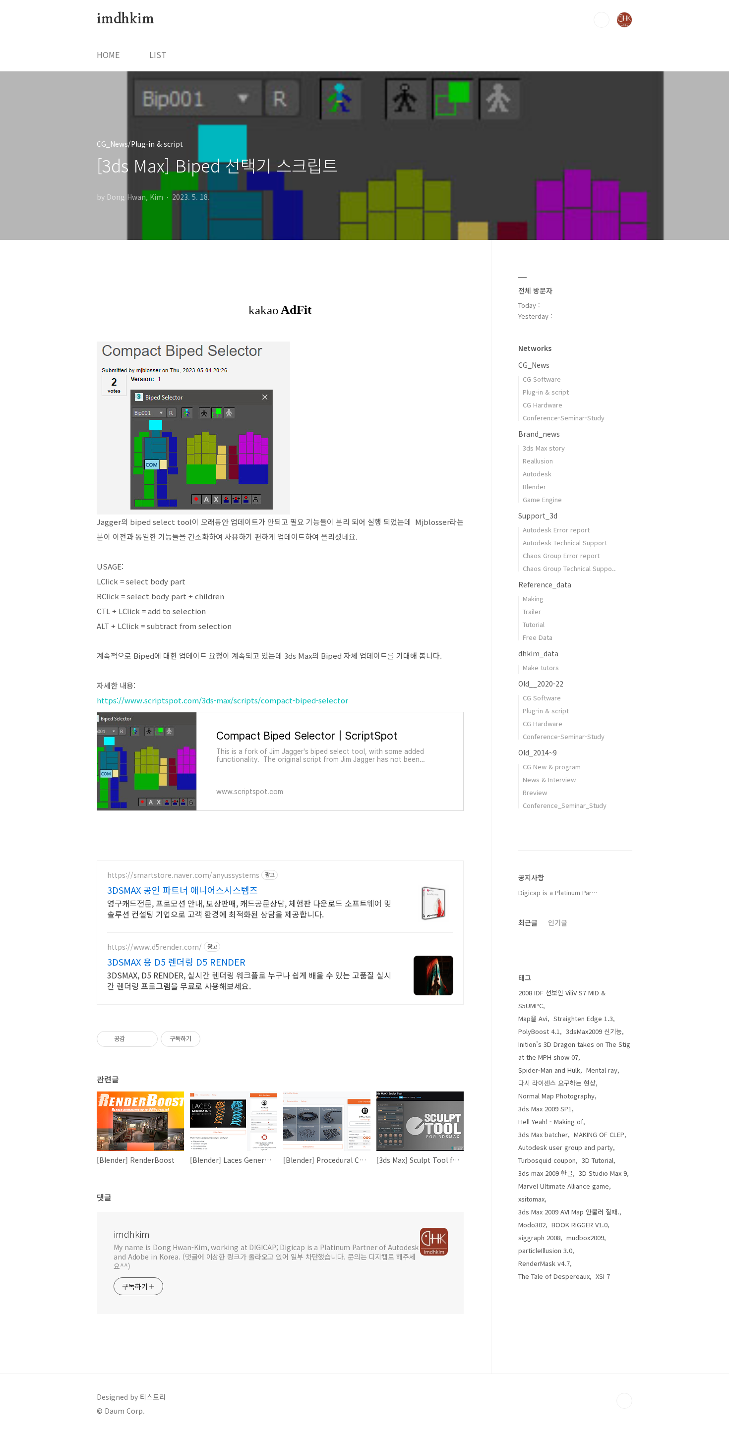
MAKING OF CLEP (599, 1134)
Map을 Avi (532, 1018)
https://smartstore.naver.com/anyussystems (183, 875)
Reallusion (538, 460)
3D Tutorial (597, 1160)
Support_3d (537, 515)
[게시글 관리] (146, 1039)
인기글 (557, 922)
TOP (624, 1401)
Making (533, 598)
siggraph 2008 (539, 1237)
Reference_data (544, 584)
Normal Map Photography (556, 1095)
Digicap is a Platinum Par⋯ (558, 892)
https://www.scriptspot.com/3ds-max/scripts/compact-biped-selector (222, 700)
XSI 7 (603, 1276)
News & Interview (549, 779)
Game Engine (542, 499)
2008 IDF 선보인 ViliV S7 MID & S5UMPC (562, 999)
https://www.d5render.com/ (154, 947)
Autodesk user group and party (565, 1147)
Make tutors (541, 667)
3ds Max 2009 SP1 (545, 1108)
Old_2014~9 (537, 752)
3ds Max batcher (543, 1134)
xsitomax (531, 1199)
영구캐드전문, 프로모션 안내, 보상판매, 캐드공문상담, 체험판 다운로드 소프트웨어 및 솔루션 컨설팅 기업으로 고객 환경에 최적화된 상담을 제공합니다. (249, 908)
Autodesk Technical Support (565, 542)
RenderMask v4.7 (544, 1263)
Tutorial (534, 624)
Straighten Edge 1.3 (583, 1018)
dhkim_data (538, 653)
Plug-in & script (546, 392)
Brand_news (539, 434)
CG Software (542, 379)
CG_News (533, 365)
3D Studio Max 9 (603, 1173)
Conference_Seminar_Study (565, 805)
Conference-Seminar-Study (564, 417)
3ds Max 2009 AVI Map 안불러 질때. (568, 1211)
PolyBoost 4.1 (539, 1031)
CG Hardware (542, 404)
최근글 (528, 922)
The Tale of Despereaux (554, 1276)
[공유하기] (134, 1039)
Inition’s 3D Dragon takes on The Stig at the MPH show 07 (574, 1050)
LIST (158, 54)
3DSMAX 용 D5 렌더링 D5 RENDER (176, 962)
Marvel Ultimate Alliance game (563, 1186)
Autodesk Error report (556, 529)
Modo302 (532, 1224)
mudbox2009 (585, 1237)
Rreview (535, 792)
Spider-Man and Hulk (549, 1070)
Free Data (537, 637)
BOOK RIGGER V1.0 (579, 1224)
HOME (108, 54)
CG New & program (552, 766)
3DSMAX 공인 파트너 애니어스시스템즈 (182, 890)
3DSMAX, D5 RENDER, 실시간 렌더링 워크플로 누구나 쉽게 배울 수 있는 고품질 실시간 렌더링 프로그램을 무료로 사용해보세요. (249, 980)
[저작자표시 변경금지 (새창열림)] (209, 1039)
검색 (601, 19)
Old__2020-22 (540, 683)
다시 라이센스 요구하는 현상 (557, 1083)
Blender (534, 486)
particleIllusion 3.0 (545, 1250)
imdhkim (125, 19)
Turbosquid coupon (547, 1160)
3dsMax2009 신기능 (594, 1031)
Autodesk (537, 473)
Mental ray (601, 1070)
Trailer (532, 611)
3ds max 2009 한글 (545, 1173)
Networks (534, 348)
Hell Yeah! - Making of (550, 1121)
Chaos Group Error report (561, 555)
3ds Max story (544, 448)
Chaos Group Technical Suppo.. (569, 568)
